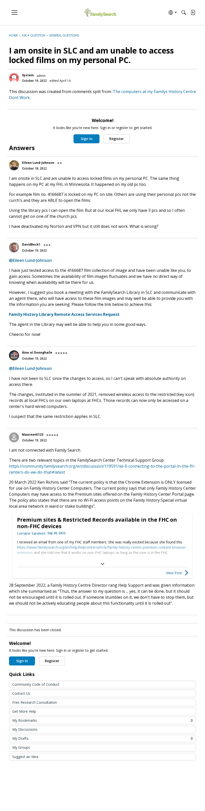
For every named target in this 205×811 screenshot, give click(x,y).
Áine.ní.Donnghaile (37, 352)
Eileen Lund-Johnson (38, 163)
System (28, 75)
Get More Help (24, 711)
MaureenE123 (32, 434)
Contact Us (21, 693)
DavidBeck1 (31, 244)
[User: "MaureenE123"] (14, 437)
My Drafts (102, 738)
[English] (100, 13)
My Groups (21, 747)
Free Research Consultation (34, 702)
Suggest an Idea (25, 756)
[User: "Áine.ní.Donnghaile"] (14, 355)
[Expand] (102, 564)
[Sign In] (192, 12)
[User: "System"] (14, 78)
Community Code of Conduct (36, 684)
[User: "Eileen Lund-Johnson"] (14, 165)
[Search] (183, 12)
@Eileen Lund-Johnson (30, 260)
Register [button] (116, 138)
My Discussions (25, 729)
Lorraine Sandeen (31, 533)
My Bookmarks (102, 720)
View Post (174, 572)
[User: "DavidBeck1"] (14, 247)
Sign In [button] (86, 138)
